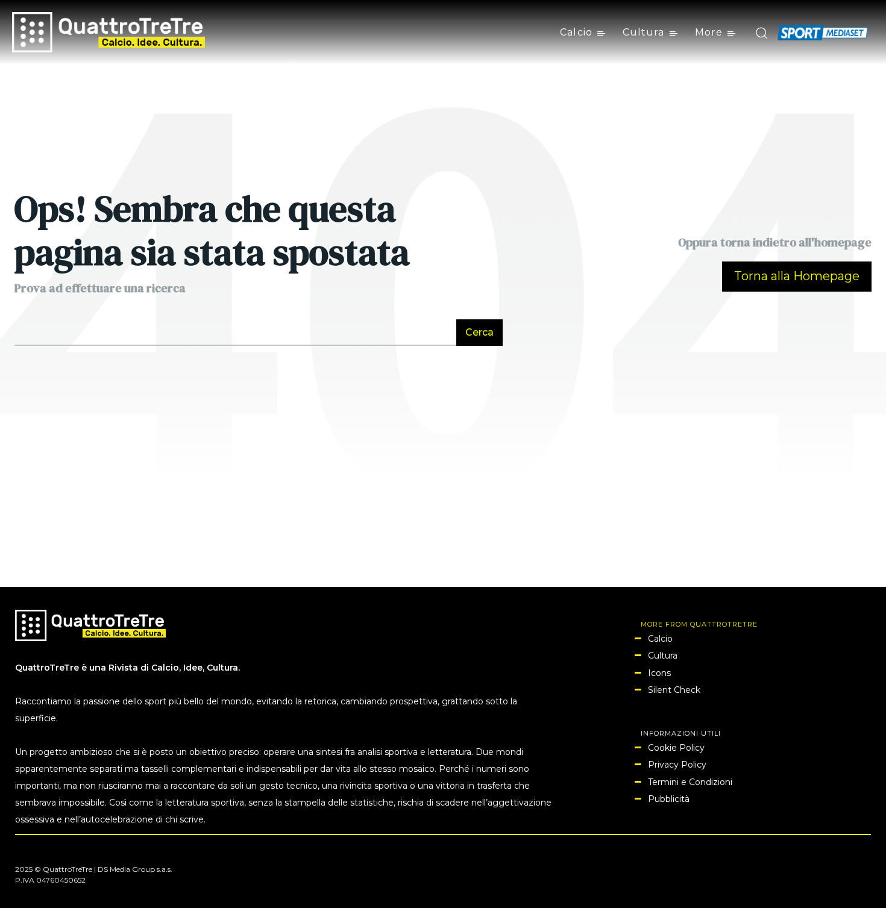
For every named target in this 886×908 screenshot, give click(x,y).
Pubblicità (669, 799)
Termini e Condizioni (690, 782)
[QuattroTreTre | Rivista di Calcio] (108, 32)
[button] (761, 32)
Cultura (662, 655)
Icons (659, 673)
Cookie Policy (676, 747)
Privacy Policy (677, 764)
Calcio (660, 638)
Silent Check (674, 689)
